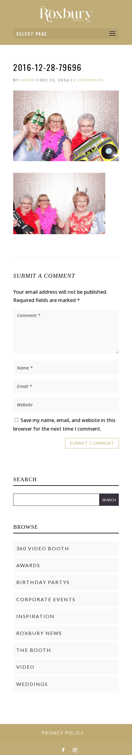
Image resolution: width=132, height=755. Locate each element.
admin (27, 80)
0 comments (88, 80)
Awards (28, 565)
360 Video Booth (42, 548)
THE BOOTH (33, 650)
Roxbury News (39, 633)
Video (25, 667)
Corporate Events (46, 599)
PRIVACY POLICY (63, 733)
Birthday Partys (43, 582)
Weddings (32, 684)
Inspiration (35, 616)
